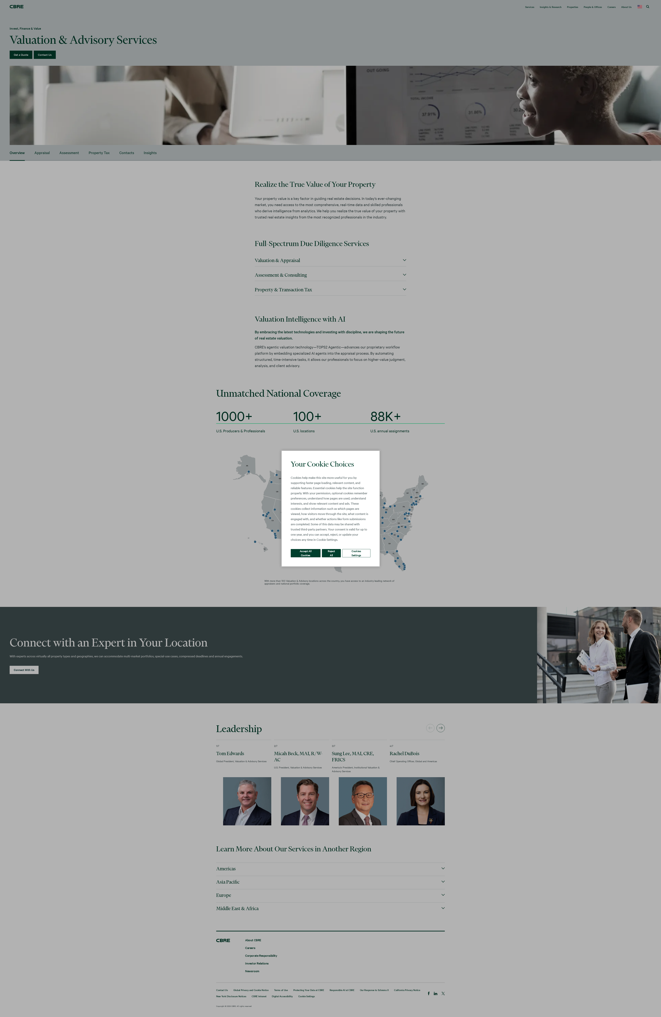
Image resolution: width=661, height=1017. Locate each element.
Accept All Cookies (306, 553)
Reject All (331, 553)
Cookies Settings (356, 553)
